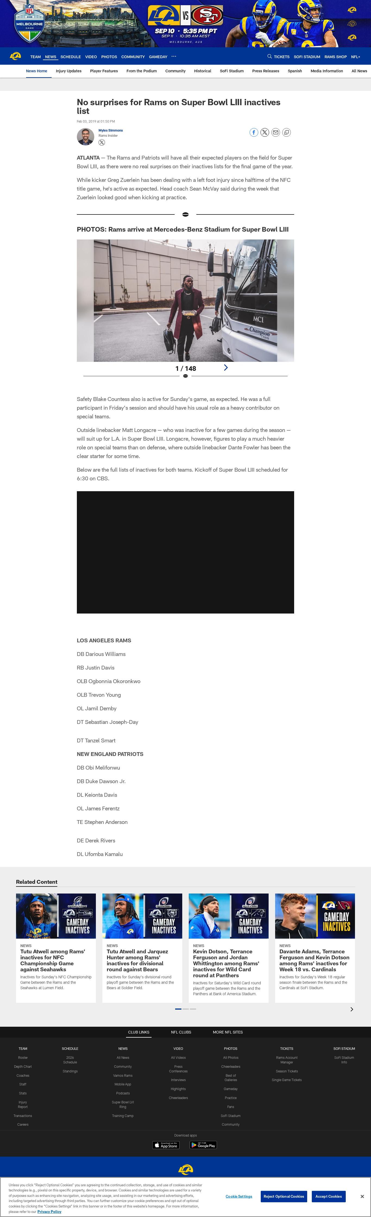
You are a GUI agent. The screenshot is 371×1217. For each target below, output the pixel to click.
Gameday (231, 1089)
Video (178, 1048)
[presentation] (353, 1010)
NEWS (123, 1048)
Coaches (23, 1075)
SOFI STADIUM (344, 1048)
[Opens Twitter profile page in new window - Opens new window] (102, 142)
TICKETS (286, 1048)
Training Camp (123, 1116)
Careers (23, 1124)
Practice (231, 1098)
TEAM (23, 1048)
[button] (178, 1009)
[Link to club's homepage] (15, 56)
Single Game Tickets (287, 1080)
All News (123, 1057)
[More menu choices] (174, 56)
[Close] (362, 1197)
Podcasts (123, 1093)
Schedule (70, 1048)
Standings (70, 1071)
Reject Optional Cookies (284, 1196)
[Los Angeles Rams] (185, 1170)
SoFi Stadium (231, 1116)
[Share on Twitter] (264, 135)
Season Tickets (287, 1071)
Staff (22, 1084)
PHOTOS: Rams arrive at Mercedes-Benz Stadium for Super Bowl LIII (183, 229)
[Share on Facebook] (254, 135)
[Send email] (275, 135)
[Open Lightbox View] (185, 312)
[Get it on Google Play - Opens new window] (203, 1147)
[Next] (225, 367)
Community (123, 1066)
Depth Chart (23, 1066)
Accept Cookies (329, 1196)
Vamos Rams (123, 1075)
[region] (185, 1197)
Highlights (178, 1089)
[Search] (270, 56)
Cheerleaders (178, 1098)
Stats (23, 1093)
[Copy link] (286, 132)
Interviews (178, 1080)
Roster (23, 1057)
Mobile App (123, 1084)
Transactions (23, 1116)
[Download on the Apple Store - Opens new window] (166, 1145)
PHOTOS (230, 1048)
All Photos (230, 1057)
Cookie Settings (239, 1196)
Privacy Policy (49, 1211)
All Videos (178, 1057)
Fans (230, 1107)
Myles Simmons (111, 130)
